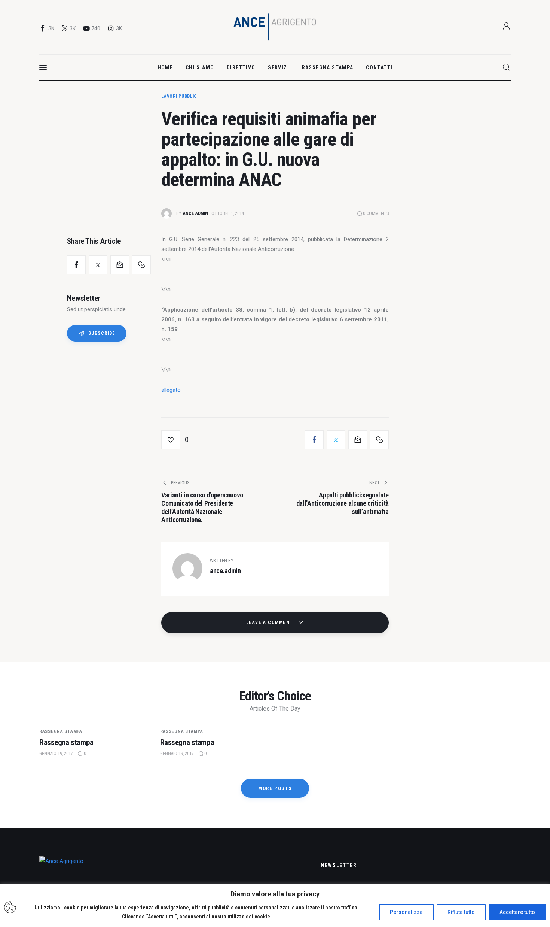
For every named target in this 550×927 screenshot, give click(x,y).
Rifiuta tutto (461, 912)
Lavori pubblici (180, 96)
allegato (171, 390)
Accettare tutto (517, 912)
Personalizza (406, 912)
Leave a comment (270, 622)
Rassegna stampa (60, 731)
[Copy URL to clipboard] (141, 264)
